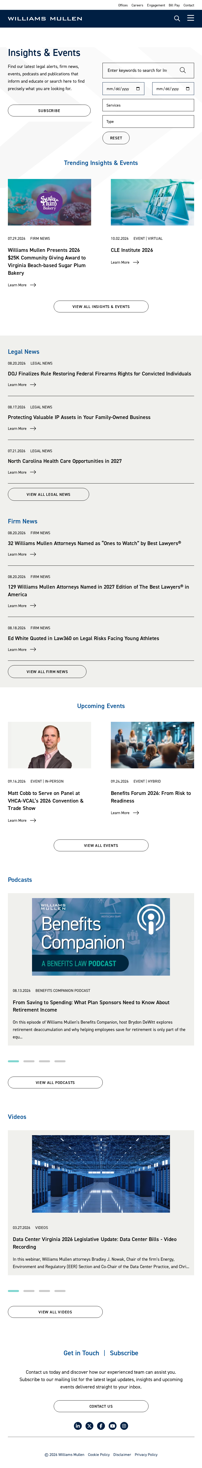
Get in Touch (81, 1352)
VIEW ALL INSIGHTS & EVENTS (101, 306)
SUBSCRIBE (49, 110)
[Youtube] (113, 1426)
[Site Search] (177, 18)
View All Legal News (48, 494)
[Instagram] (124, 1426)
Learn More (17, 284)
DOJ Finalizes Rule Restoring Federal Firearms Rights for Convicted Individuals (99, 373)
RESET (116, 137)
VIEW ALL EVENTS (101, 845)
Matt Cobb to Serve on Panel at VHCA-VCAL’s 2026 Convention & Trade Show (46, 800)
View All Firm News (47, 671)
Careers (137, 5)
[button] (13, 1061)
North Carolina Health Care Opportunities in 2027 (65, 460)
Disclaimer (122, 1454)
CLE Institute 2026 (132, 249)
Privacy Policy (146, 1454)
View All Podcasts (55, 1082)
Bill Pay (174, 5)
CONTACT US (101, 1406)
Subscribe (124, 1352)
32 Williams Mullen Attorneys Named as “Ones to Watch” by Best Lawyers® (94, 543)
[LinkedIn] (78, 1426)
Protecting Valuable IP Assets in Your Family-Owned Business (79, 417)
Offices (123, 5)
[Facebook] (101, 1426)
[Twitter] (89, 1426)
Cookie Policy (99, 1454)
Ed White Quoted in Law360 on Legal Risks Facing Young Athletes (83, 638)
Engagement (156, 5)
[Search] (183, 70)
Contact (189, 5)
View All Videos (55, 1311)
